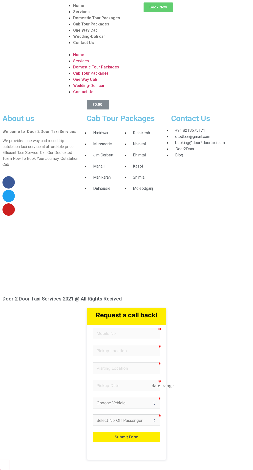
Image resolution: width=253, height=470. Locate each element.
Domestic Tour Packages (96, 18)
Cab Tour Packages (91, 24)
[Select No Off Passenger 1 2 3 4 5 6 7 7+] (126, 420)
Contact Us (83, 42)
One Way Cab (85, 30)
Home (78, 5)
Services (81, 11)
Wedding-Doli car (89, 36)
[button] (95, 49)
